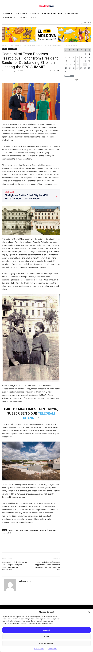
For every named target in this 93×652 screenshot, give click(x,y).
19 (74, 64)
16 (89, 61)
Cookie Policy (39, 649)
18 (70, 64)
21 (81, 64)
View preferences (46, 643)
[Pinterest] (15, 76)
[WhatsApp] (20, 76)
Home (4, 45)
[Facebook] (4, 76)
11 (70, 61)
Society (10, 45)
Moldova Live (8, 71)
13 (77, 61)
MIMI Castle (34, 530)
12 (74, 61)
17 (66, 64)
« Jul (76, 80)
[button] (89, 612)
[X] (9, 76)
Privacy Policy (52, 649)
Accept (46, 630)
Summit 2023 (12, 49)
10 (66, 61)
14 (81, 61)
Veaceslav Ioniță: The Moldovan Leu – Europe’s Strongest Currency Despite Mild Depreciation (14, 566)
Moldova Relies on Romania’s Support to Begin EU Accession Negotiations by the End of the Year (47, 566)
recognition (52, 530)
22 (85, 64)
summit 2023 (7, 533)
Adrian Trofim (13, 530)
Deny (46, 636)
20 (77, 64)
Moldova (43, 530)
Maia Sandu (24, 530)
